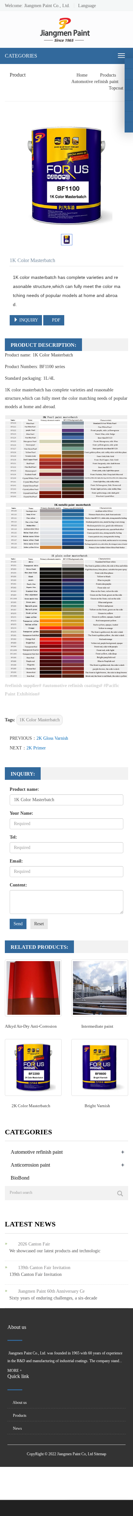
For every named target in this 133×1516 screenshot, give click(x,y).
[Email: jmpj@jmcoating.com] (129, 127)
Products (108, 75)
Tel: (13, 837)
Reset (39, 923)
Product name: (24, 789)
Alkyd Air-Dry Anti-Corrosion (31, 1026)
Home (82, 75)
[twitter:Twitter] (129, 74)
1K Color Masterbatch (39, 719)
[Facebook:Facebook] (129, 63)
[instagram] (129, 85)
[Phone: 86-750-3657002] (129, 106)
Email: (16, 861)
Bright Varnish (97, 1105)
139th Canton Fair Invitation (44, 1267)
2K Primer (36, 748)
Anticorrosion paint (30, 1165)
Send (18, 923)
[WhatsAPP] (129, 116)
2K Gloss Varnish (52, 738)
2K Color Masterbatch (31, 1105)
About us (19, 1402)
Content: (18, 885)
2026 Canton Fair (34, 1244)
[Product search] (120, 1193)
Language (85, 5)
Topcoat (115, 88)
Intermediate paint (97, 1026)
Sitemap (100, 1454)
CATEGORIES (21, 55)
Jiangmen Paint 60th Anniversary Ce (51, 1291)
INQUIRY (28, 320)
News (17, 1428)
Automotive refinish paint (95, 81)
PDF (55, 320)
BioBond (20, 1178)
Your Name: (21, 813)
